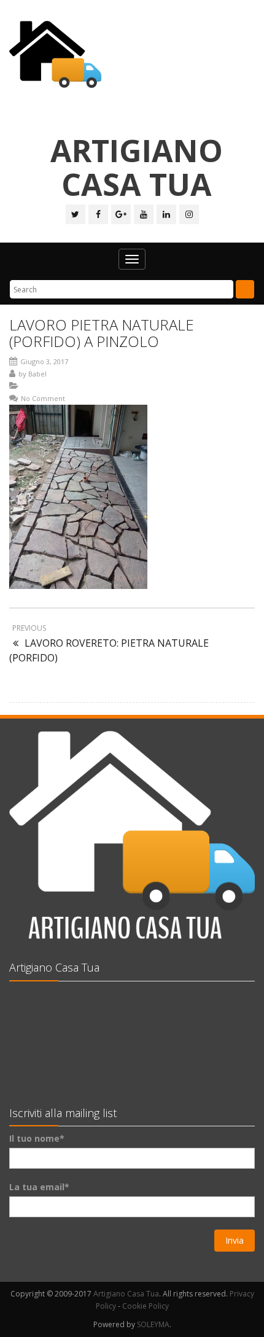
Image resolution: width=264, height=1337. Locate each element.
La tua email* (39, 1187)
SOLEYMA (153, 1324)
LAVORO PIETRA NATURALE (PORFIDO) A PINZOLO (101, 332)
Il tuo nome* (36, 1138)
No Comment (43, 398)
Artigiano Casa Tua (126, 1293)
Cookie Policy (145, 1306)
